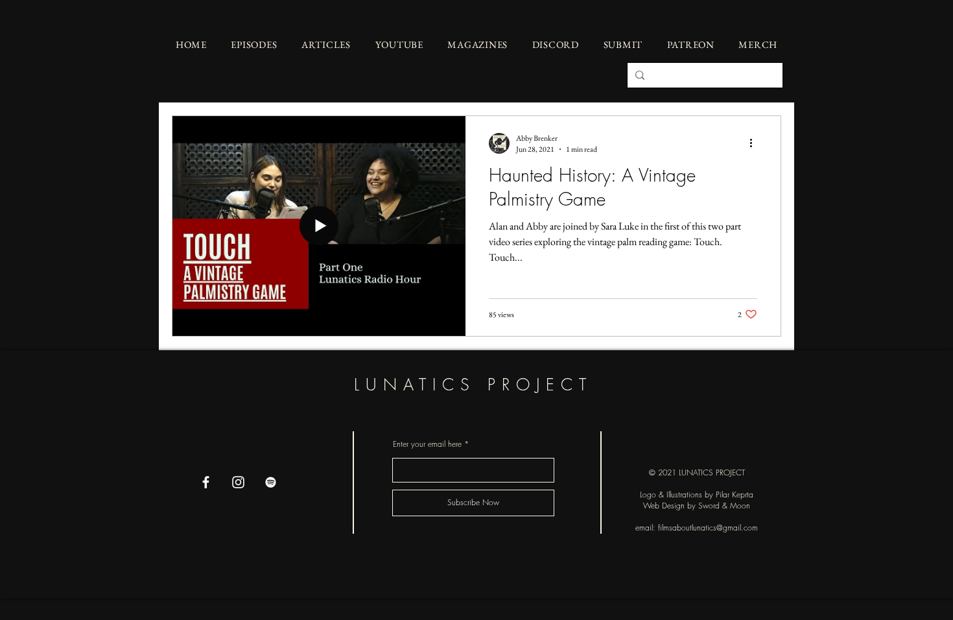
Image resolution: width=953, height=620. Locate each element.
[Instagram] (238, 482)
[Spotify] (271, 482)
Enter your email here (427, 444)
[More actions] (755, 143)
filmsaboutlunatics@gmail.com (708, 527)
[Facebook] (206, 482)
